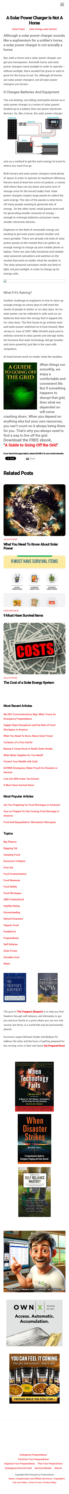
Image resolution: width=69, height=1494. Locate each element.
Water (7, 963)
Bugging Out (10, 848)
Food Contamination (15, 873)
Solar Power (18, 29)
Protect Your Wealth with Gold (20, 761)
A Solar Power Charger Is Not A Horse (34, 20)
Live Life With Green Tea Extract (21, 778)
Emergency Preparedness (33, 1454)
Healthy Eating (12, 905)
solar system (50, 29)
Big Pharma (10, 841)
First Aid (8, 867)
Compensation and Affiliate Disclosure (34, 1478)
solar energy (35, 29)
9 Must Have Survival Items (23, 615)
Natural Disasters (13, 918)
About (11, 1478)
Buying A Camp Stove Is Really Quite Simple (28, 748)
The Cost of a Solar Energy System (29, 683)
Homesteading (12, 912)
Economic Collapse (14, 861)
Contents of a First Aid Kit (18, 742)
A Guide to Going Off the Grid (31, 445)
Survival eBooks (42, 1468)
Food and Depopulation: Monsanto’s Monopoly (30, 822)
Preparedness (11, 611)
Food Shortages (12, 893)
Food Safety (10, 886)
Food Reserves (12, 880)
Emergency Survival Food (18, 1468)
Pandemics (10, 931)
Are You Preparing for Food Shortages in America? (32, 804)
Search (58, 1468)
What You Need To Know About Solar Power (28, 735)
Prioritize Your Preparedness (33, 1459)
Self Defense (11, 944)
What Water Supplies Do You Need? (23, 755)
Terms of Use (35, 1482)
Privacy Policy (49, 1482)
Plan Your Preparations (50, 1463)
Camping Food (12, 854)
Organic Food (11, 925)
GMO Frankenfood (14, 899)
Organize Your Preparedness (19, 1463)
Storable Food (11, 957)
